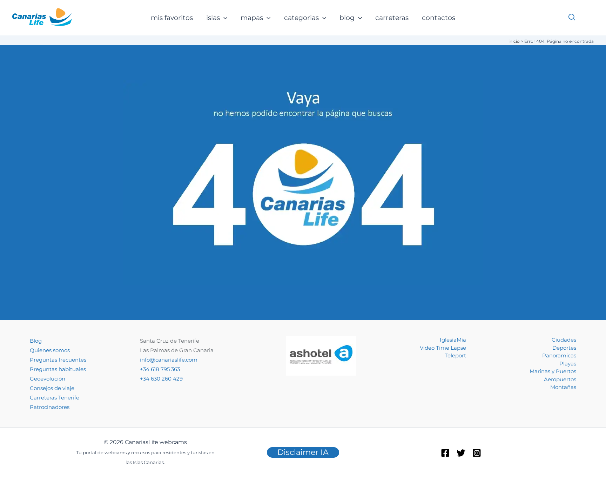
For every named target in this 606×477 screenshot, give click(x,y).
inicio (514, 41)
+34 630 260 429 (161, 378)
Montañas (563, 387)
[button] (223, 18)
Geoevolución (47, 378)
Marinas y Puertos (553, 371)
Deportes (564, 347)
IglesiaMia (453, 339)
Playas (567, 363)
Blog (36, 340)
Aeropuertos (560, 379)
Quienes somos (50, 350)
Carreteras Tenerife (54, 397)
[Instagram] (476, 453)
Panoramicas (559, 355)
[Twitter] (461, 453)
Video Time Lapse (443, 347)
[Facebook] (445, 453)
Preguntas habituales (58, 369)
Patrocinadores (49, 407)
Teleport (455, 355)
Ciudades (564, 339)
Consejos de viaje (52, 388)
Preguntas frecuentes (58, 359)
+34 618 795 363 (160, 369)
